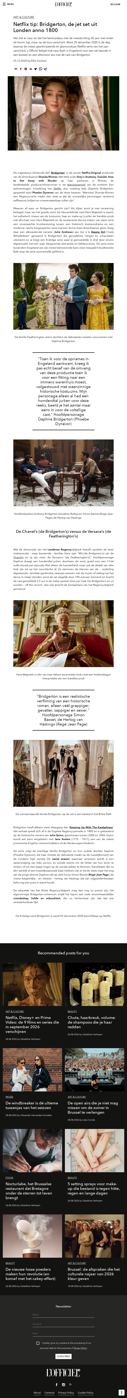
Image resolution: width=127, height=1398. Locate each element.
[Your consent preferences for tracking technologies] (122, 1393)
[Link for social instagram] (63, 1385)
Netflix (57, 188)
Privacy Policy (80, 1348)
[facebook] (20, 69)
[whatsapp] (40, 69)
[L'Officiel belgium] (63, 4)
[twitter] (35, 69)
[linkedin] (30, 69)
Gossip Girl (98, 231)
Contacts (49, 1392)
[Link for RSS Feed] (70, 1385)
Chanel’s (18, 557)
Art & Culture (23, 17)
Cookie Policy (85, 1392)
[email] (15, 69)
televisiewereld (76, 184)
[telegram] (45, 69)
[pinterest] (25, 69)
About (37, 1392)
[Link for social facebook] (56, 1385)
